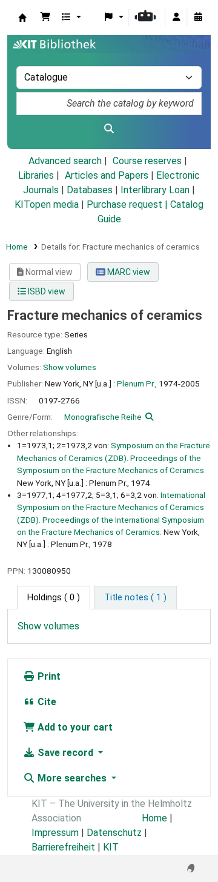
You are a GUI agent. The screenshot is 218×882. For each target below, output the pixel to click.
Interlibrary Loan (155, 190)
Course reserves (147, 161)
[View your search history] (198, 17)
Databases (90, 190)
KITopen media (47, 204)
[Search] (109, 129)
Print (48, 676)
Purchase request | (128, 204)
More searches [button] (72, 778)
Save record (65, 752)
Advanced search (65, 161)
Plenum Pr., (137, 383)
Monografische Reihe (103, 417)
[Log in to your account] (176, 17)
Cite (45, 702)
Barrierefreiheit (63, 847)
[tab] (135, 598)
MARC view (127, 272)
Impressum (55, 832)
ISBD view (45, 291)
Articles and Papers (106, 175)
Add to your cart (74, 727)
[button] (45, 17)
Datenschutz (114, 832)
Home (17, 246)
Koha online (22, 17)
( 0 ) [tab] (53, 597)
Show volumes (69, 367)
